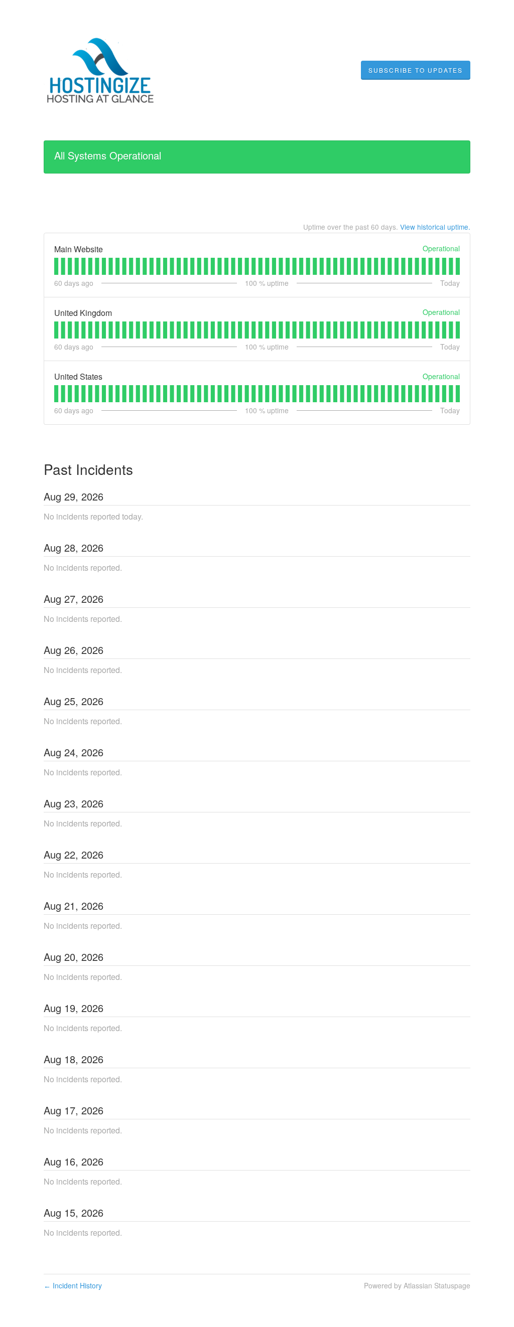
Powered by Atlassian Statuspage (417, 1285)
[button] (415, 70)
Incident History (73, 1285)
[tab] (56, 266)
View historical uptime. (435, 227)
